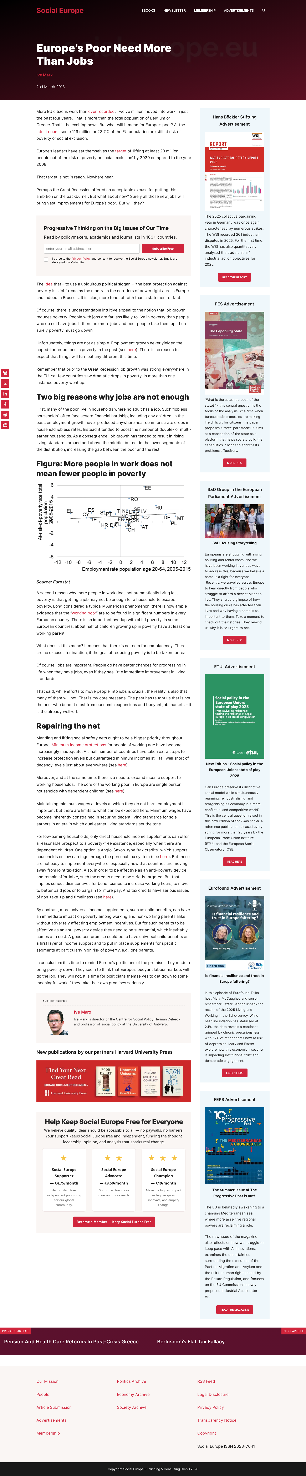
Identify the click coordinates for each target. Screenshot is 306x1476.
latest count (47, 131)
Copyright (206, 1433)
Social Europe (60, 10)
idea (49, 284)
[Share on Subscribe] (5, 425)
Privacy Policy (81, 258)
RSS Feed (206, 1381)
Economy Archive (133, 1394)
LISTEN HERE (234, 1073)
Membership (205, 10)
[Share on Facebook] (5, 404)
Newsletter (174, 10)
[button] (264, 10)
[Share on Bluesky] (5, 373)
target (121, 151)
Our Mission (47, 1381)
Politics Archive (131, 1381)
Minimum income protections (79, 744)
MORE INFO (234, 640)
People (42, 1394)
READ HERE (234, 861)
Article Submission (54, 1407)
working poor (84, 613)
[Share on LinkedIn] (5, 394)
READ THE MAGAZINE (234, 1309)
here (132, 349)
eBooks (148, 10)
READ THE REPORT (234, 277)
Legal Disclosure (213, 1394)
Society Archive (132, 1407)
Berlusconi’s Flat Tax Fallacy (191, 1342)
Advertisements (239, 10)
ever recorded (101, 111)
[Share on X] (5, 383)
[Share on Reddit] (5, 415)
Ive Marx (44, 75)
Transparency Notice (216, 1420)
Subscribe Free (163, 248)
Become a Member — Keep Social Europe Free (114, 1221)
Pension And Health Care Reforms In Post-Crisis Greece (71, 1342)
